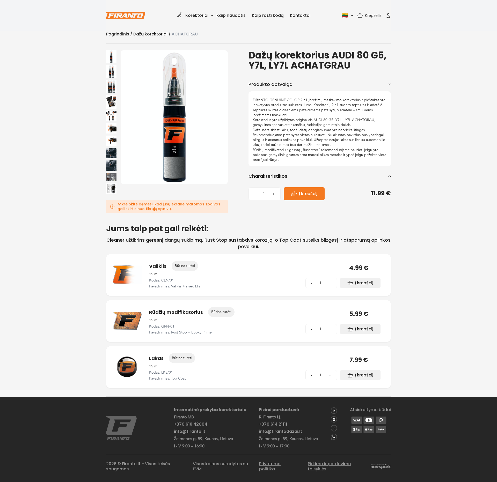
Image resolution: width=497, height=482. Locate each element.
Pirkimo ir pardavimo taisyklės (329, 466)
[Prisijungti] (388, 15)
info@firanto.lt (189, 431)
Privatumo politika (270, 466)
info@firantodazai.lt (280, 431)
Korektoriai (196, 15)
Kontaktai (300, 15)
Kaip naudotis (231, 15)
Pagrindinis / (119, 34)
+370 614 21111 (273, 424)
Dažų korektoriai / (152, 34)
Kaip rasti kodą (268, 15)
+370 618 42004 (190, 424)
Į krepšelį (308, 194)
